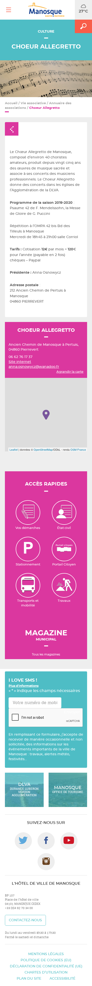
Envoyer (72, 712)
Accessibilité (62, 978)
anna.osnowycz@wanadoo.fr (34, 367)
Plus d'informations (24, 685)
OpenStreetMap (43, 449)
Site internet (20, 362)
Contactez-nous (25, 920)
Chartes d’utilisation (46, 972)
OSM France (78, 449)
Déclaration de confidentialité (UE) (46, 966)
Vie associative (33, 103)
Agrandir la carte (69, 371)
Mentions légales (46, 954)
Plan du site (29, 978)
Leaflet (14, 449)
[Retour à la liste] (11, 129)
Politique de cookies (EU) (46, 960)
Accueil (11, 103)
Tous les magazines (46, 654)
